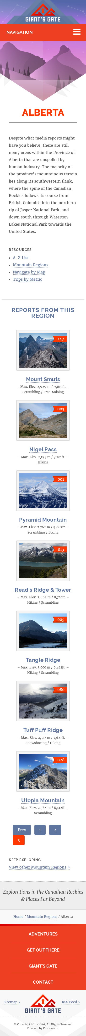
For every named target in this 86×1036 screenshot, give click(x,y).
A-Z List (21, 257)
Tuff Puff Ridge (43, 730)
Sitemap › (12, 1002)
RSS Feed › (71, 1002)
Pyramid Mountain (43, 520)
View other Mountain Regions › (39, 867)
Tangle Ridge (43, 660)
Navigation (19, 32)
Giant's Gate (43, 966)
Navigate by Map (29, 272)
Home (18, 916)
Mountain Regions (30, 264)
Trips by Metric (27, 279)
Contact (43, 982)
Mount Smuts (43, 379)
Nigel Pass (43, 449)
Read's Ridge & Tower (43, 590)
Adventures (43, 933)
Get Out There (43, 949)
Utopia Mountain (43, 800)
